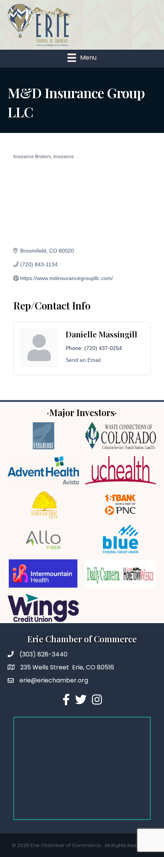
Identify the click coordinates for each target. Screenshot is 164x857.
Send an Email (83, 360)
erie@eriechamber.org (53, 680)
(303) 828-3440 (43, 654)
